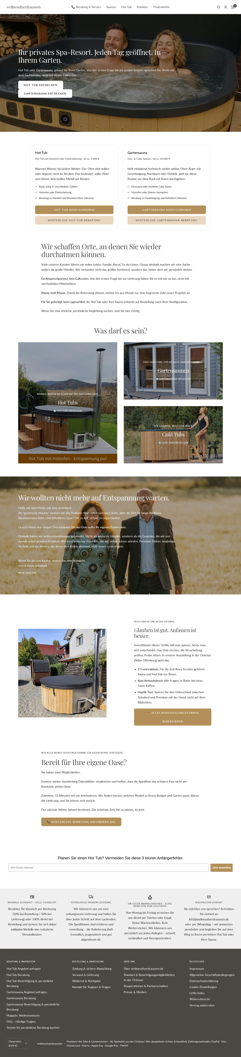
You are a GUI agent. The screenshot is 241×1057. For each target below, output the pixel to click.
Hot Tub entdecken (40, 84)
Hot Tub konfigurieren (74, 209)
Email (167, 917)
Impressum (197, 968)
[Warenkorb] (232, 7)
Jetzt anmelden (221, 867)
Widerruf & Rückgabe (86, 981)
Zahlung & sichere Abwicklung (91, 968)
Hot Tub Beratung (18, 975)
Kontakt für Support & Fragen (91, 987)
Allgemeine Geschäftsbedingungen (212, 975)
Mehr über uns (27, 573)
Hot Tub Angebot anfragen (24, 968)
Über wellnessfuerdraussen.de (143, 968)
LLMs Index (197, 993)
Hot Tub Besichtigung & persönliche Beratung (30, 983)
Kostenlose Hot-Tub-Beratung (74, 220)
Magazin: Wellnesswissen (23, 1015)
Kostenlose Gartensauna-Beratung (167, 220)
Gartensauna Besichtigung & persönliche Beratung (33, 1006)
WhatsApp (204, 924)
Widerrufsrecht (200, 999)
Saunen (111, 7)
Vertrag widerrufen (202, 1005)
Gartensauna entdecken (45, 93)
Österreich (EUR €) (15, 1043)
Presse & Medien (135, 992)
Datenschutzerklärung (204, 981)
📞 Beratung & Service (86, 7)
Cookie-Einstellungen (203, 987)
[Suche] (218, 7)
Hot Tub (126, 7)
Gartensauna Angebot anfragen (27, 992)
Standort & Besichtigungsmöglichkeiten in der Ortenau (149, 977)
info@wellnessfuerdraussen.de (209, 919)
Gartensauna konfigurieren (166, 209)
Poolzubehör (161, 7)
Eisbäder (142, 7)
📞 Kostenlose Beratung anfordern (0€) (81, 821)
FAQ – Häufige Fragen (21, 1021)
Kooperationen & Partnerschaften (146, 986)
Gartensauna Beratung (21, 998)
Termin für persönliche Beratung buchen (33, 1027)
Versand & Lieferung (85, 975)
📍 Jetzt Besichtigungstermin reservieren (173, 717)
